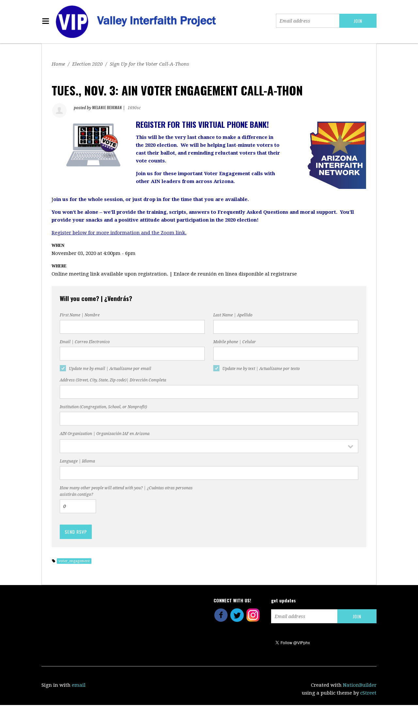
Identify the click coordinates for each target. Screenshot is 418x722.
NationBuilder (360, 685)
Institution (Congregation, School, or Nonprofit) (103, 407)
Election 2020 (87, 64)
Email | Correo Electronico (85, 342)
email (79, 685)
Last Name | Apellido (232, 315)
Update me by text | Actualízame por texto (261, 368)
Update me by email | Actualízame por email (110, 368)
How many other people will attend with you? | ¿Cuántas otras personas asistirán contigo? (126, 491)
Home (58, 64)
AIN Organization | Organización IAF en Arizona (105, 433)
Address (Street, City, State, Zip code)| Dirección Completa (113, 380)
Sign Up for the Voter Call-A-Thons (149, 64)
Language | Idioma (77, 461)
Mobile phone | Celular (234, 342)
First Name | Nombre (80, 315)
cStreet (368, 693)
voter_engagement (74, 561)
